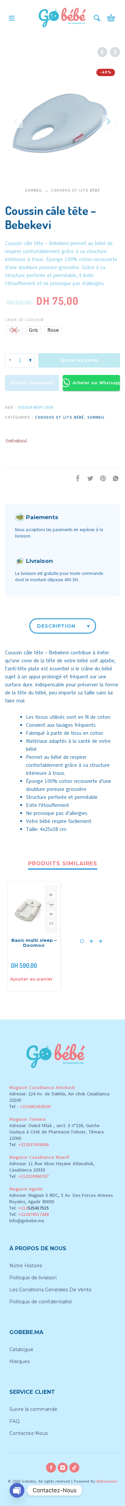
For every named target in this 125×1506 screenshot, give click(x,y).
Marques (19, 1361)
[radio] (14, 330)
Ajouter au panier (79, 360)
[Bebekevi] (16, 439)
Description (56, 626)
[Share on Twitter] (88, 478)
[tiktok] (74, 1468)
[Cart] (111, 18)
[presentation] (16, 121)
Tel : (29, 1106)
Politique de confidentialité (40, 1302)
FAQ (14, 1421)
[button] (11, 18)
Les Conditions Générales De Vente (50, 1290)
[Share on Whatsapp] (113, 478)
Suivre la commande (33, 1409)
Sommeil (33, 190)
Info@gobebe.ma (26, 1221)
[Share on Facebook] (75, 478)
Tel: (29, 1144)
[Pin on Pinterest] (101, 478)
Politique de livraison (33, 1278)
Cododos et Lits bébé (75, 190)
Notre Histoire (25, 1266)
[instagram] (63, 1468)
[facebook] (51, 1468)
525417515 (38, 1208)
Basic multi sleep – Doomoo (34, 942)
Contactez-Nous (28, 1433)
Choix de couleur (24, 319)
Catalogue (21, 1349)
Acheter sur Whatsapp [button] (96, 383)
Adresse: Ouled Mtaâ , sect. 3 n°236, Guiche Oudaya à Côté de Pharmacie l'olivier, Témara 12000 (56, 1131)
